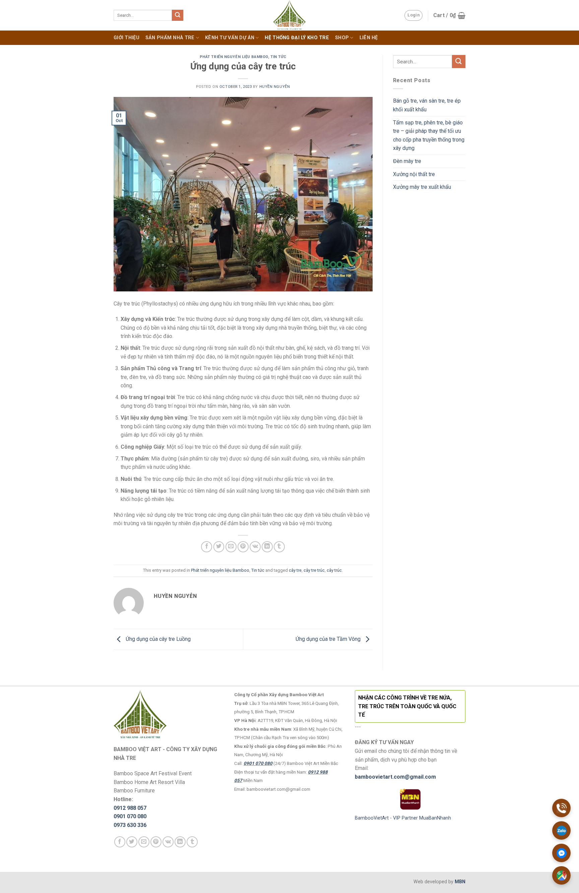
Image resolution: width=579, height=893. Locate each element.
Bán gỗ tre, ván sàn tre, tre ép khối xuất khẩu (427, 105)
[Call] (561, 808)
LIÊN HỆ (369, 38)
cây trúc (334, 570)
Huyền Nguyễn (274, 87)
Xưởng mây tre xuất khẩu (422, 187)
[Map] (561, 875)
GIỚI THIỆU (126, 38)
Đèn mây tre (407, 161)
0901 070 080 (130, 816)
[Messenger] (561, 853)
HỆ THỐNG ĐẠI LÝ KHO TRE (297, 38)
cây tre (295, 570)
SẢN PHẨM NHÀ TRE (170, 38)
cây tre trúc (314, 570)
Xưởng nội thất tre (414, 174)
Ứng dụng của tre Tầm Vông (329, 639)
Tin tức (278, 57)
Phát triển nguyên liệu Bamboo (234, 57)
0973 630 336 (130, 825)
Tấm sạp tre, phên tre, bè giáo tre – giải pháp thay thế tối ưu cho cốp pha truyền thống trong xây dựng (428, 135)
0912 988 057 (130, 808)
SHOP (342, 38)
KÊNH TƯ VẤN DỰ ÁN (229, 38)
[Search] (177, 15)
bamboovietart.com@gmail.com (395, 777)
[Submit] (458, 61)
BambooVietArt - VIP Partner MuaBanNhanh (403, 818)
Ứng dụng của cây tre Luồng (157, 639)
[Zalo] (561, 830)
